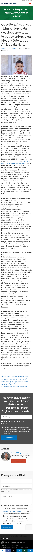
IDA (6, 545)
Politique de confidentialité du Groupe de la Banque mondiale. (17, 431)
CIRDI (17, 545)
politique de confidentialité (13, 511)
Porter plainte (4, 538)
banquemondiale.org (26, 0)
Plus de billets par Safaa (19, 461)
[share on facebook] (8, 550)
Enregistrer (7, 527)
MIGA (13, 545)
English (13, 421)
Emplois (19, 536)
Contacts (24, 536)
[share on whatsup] (25, 550)
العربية (5, 424)
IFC (9, 545)
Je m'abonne (9, 437)
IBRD (3, 545)
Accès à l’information (11, 536)
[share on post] (13, 550)
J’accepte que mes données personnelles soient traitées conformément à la (17, 430)
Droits (2, 536)
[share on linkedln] (19, 550)
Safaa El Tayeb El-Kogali (9, 48)
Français (11, 50)
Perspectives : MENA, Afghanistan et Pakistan (17, 12)
